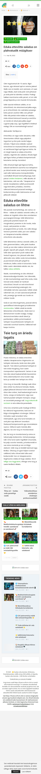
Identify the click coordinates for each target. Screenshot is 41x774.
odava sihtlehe (14, 269)
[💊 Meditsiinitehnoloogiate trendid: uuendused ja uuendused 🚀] (11, 514)
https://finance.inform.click (23, 682)
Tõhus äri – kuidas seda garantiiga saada (11, 493)
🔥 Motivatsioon (20, 39)
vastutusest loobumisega (20, 704)
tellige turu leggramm (12, 461)
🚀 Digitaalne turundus (30, 518)
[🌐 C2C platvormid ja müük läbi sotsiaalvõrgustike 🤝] (11, 538)
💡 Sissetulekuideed (11, 42)
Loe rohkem (26, 771)
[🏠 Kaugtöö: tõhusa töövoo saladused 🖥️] (9, 647)
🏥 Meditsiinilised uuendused (12, 518)
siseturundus (9, 308)
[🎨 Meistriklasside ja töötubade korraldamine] (29, 514)
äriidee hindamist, (16, 178)
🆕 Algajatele (8, 542)
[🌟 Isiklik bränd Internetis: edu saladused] (29, 538)
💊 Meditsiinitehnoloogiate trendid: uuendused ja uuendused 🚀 (25, 597)
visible (13, 75)
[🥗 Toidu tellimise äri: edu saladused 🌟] (9, 628)
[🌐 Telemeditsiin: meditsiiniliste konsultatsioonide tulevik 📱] (9, 586)
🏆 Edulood (8, 39)
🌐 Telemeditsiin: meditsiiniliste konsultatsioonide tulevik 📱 (25, 586)
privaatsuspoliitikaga (20, 706)
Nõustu (16, 771)
